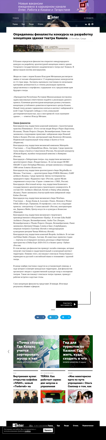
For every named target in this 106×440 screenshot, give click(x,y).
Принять (48, 430)
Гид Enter (21, 339)
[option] (36, 351)
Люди (31, 24)
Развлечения (52, 24)
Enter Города (68, 339)
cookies (28, 431)
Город (15, 24)
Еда (23, 24)
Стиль (40, 24)
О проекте (88, 18)
